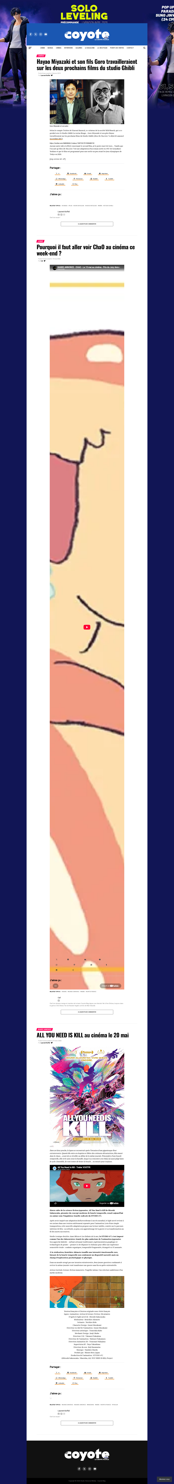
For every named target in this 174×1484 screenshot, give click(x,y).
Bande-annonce (73, 991)
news (100, 205)
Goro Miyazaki (79, 205)
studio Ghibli (108, 205)
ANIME (42, 48)
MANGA (50, 48)
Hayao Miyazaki (91, 205)
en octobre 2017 (56, 139)
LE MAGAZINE (90, 48)
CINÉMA (58, 48)
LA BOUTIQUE (102, 48)
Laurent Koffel (45, 75)
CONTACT (130, 48)
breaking (91, 1404)
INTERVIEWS (68, 48)
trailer (115, 1404)
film (70, 205)
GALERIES (79, 48)
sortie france (91, 991)
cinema (64, 205)
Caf (42, 261)
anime (64, 991)
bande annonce (67, 1404)
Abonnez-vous (164, 1479)
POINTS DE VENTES (117, 48)
